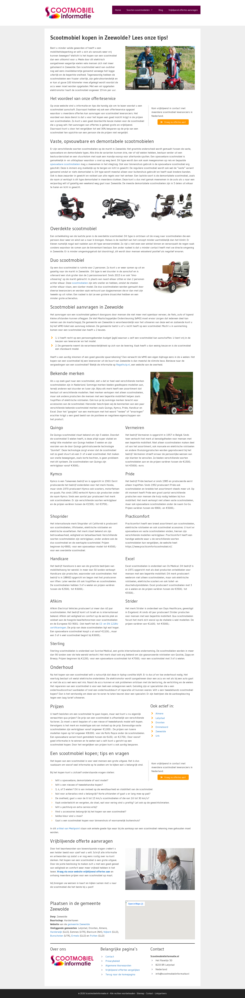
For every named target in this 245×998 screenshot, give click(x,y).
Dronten (160, 722)
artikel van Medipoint (68, 828)
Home (118, 10)
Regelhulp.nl (123, 364)
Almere (159, 713)
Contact (109, 956)
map (142, 993)
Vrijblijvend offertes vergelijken (122, 969)
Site (138, 993)
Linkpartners (161, 993)
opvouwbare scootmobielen (65, 164)
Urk (158, 735)
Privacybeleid (112, 961)
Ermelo (75, 935)
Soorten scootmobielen (138, 10)
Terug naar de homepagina (120, 974)
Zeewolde (161, 731)
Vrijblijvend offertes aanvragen (183, 10)
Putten (94, 935)
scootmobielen (80, 282)
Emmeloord (162, 727)
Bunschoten (56, 935)
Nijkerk (107, 931)
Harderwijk (56, 931)
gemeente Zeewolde (79, 924)
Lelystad (160, 718)
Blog (161, 10)
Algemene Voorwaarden (118, 965)
